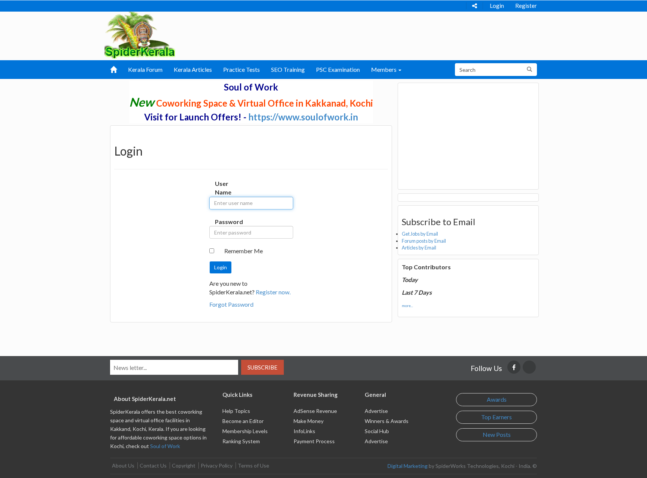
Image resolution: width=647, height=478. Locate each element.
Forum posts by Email (424, 241)
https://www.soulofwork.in (303, 116)
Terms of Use (253, 465)
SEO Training (288, 69)
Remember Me (243, 250)
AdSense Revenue (315, 411)
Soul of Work (165, 446)
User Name (222, 188)
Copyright (183, 465)
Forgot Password (231, 304)
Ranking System (241, 441)
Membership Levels (245, 431)
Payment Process (314, 441)
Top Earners (496, 416)
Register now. (273, 291)
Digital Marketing (408, 466)
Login (497, 5)
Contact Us (153, 465)
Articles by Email (419, 248)
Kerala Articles (193, 69)
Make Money (309, 421)
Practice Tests (241, 69)
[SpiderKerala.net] (139, 34)
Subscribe (262, 367)
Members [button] (384, 69)
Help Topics (236, 411)
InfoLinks (304, 431)
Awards (497, 399)
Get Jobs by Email (420, 234)
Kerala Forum (145, 69)
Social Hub (377, 431)
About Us (123, 465)
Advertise (376, 411)
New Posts (497, 434)
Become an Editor (243, 421)
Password (222, 221)
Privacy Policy (217, 465)
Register (526, 5)
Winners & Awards (386, 421)
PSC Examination (338, 69)
